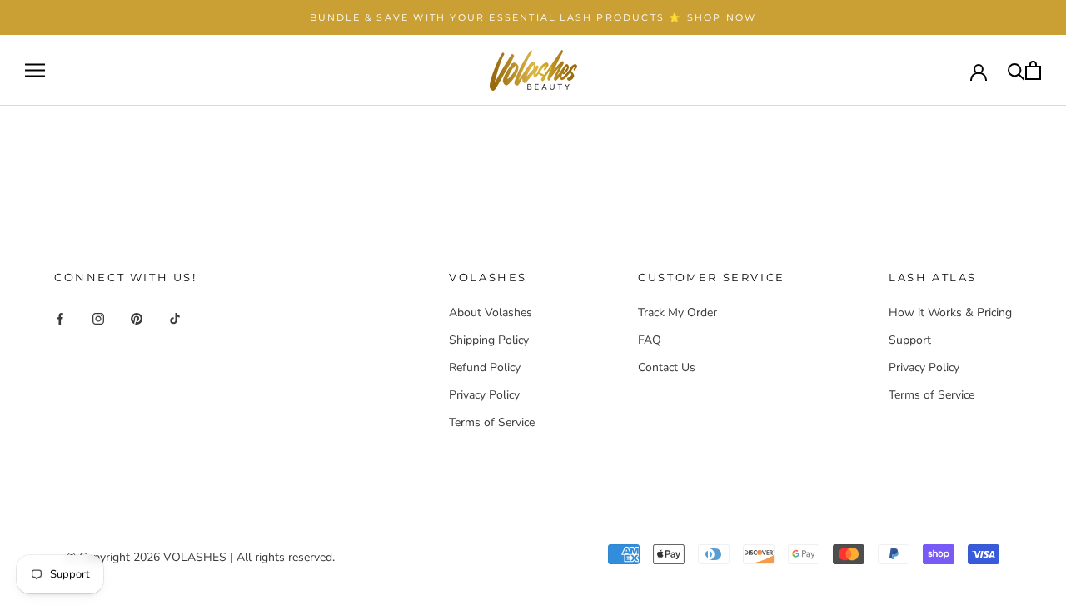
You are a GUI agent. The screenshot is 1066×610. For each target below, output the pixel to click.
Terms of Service (492, 422)
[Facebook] (60, 318)
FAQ (649, 340)
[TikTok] (175, 318)
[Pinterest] (136, 318)
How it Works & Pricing (950, 312)
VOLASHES (195, 557)
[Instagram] (98, 318)
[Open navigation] (35, 70)
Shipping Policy (489, 340)
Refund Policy (485, 367)
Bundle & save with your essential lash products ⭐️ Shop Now (533, 17)
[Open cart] (1033, 70)
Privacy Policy (484, 395)
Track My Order (677, 312)
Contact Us (666, 367)
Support (910, 340)
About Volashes (490, 312)
